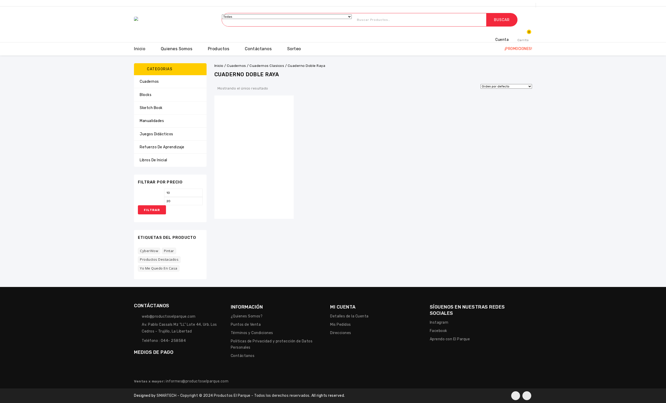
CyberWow (149, 250)
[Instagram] (526, 395)
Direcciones (340, 333)
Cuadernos (236, 66)
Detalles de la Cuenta (349, 316)
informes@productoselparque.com (197, 381)
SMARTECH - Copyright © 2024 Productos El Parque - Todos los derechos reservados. (234, 395)
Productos (218, 48)
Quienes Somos (177, 48)
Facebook (438, 331)
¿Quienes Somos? (247, 316)
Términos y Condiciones (252, 333)
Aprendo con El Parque (450, 339)
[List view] (282, 89)
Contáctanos (258, 48)
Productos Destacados (159, 259)
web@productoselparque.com (169, 316)
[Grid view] (274, 89)
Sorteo (294, 48)
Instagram (439, 322)
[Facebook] (515, 395)
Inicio (139, 48)
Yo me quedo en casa (158, 268)
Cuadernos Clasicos (266, 66)
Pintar (169, 250)
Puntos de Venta (246, 324)
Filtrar (152, 210)
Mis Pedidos (340, 324)
